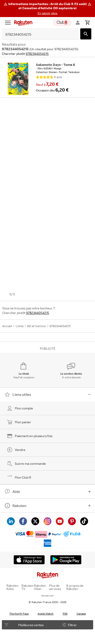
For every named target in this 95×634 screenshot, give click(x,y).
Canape (81, 613)
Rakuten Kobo (12, 587)
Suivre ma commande (30, 463)
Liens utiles (21, 394)
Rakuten (19, 505)
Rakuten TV (27, 587)
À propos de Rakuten (74, 587)
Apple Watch (45, 613)
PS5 (65, 613)
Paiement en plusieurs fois (33, 436)
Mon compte (24, 408)
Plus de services (55, 587)
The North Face (19, 613)
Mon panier (23, 422)
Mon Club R (23, 477)
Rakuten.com (47, 595)
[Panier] (87, 23)
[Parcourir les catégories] (8, 23)
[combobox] (36, 34)
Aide (16, 491)
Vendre (20, 450)
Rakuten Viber (40, 587)
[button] (47, 8)
